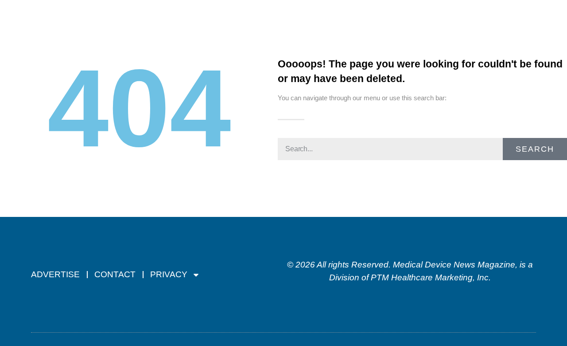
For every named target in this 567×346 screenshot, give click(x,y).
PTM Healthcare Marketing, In (427, 277)
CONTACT (115, 274)
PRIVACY (168, 274)
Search (535, 149)
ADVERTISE (55, 274)
